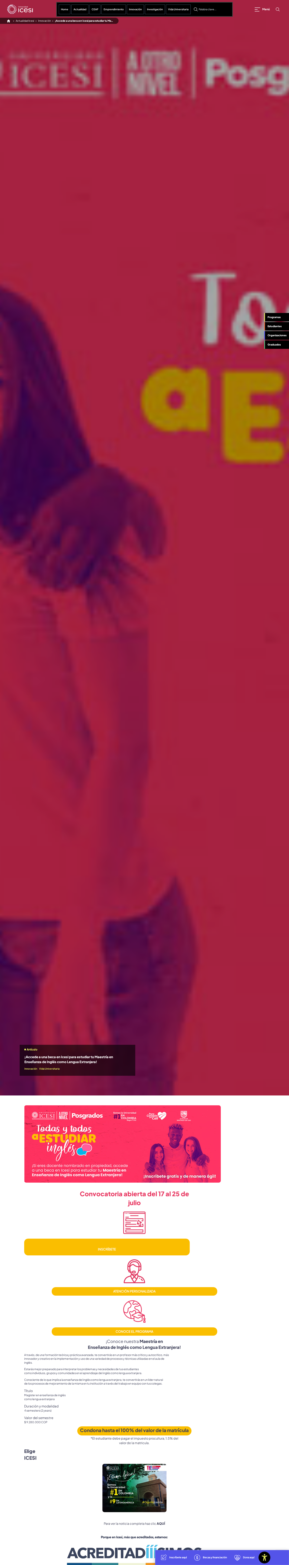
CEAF (95, 9)
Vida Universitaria (178, 9)
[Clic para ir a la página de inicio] (20, 9)
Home (64, 9)
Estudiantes (275, 326)
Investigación (155, 9)
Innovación (135, 9)
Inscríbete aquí (178, 1557)
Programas (274, 317)
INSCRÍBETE (107, 1249)
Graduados (274, 344)
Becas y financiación (215, 1557)
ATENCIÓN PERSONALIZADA (134, 1291)
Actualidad (80, 9)
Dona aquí (248, 1557)
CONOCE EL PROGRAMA (134, 1331)
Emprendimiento (114, 9)
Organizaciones (277, 335)
